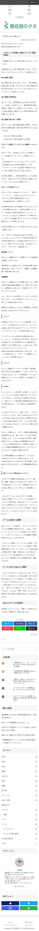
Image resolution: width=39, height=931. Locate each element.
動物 (19, 786)
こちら (13, 182)
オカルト (19, 776)
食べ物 (19, 790)
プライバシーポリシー (10, 925)
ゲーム (19, 824)
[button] (35, 649)
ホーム (10, 922)
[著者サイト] (16, 886)
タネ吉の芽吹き (19, 839)
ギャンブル (19, 795)
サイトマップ (28, 925)
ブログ (19, 843)
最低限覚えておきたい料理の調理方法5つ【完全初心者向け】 (19, 716)
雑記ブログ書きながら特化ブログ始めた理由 (18, 735)
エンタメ (19, 810)
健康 (19, 771)
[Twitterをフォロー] (18, 886)
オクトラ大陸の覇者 (20, 834)
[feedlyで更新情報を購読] (23, 886)
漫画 (20, 814)
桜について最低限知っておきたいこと (16, 722)
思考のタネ (19, 805)
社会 (19, 766)
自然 (19, 781)
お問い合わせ (28, 922)
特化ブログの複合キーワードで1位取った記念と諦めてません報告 (19, 728)
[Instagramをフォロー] (21, 886)
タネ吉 (19, 870)
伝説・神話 (19, 800)
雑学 (19, 762)
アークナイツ (20, 829)
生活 (19, 757)
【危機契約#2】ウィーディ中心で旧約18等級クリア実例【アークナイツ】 (19, 741)
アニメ (19, 819)
